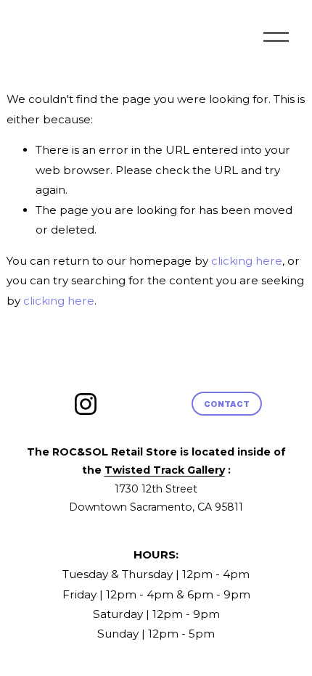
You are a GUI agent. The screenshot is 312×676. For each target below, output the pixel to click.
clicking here (246, 261)
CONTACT (227, 404)
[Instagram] (85, 404)
